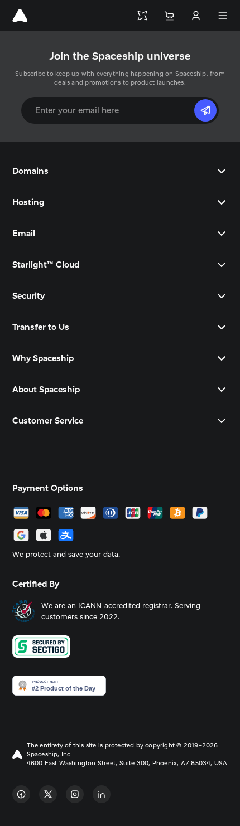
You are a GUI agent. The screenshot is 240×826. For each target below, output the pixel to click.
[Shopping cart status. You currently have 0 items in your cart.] (169, 15)
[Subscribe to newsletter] (205, 110)
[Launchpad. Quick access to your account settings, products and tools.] (142, 15)
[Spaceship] (19, 15)
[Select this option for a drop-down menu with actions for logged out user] (196, 15)
